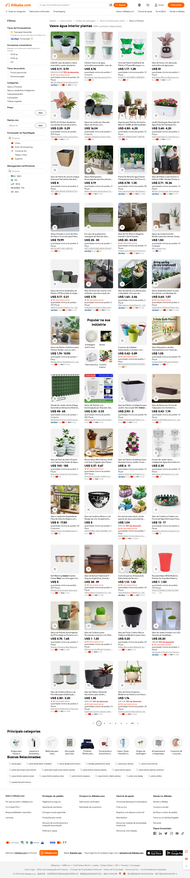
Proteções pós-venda (51, 817)
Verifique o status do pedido (165, 812)
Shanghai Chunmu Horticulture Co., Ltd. (65, 420)
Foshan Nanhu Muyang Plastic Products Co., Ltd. (166, 362)
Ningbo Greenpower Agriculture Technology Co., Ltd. (65, 590)
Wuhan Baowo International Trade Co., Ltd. (65, 82)
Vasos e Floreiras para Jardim (112, 21)
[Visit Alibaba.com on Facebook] (154, 833)
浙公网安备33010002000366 (140, 874)
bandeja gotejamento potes (99, 764)
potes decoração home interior (24, 770)
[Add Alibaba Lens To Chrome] (49, 853)
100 (132, 723)
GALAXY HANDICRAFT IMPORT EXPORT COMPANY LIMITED (132, 137)
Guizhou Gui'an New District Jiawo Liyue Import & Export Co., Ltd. (132, 711)
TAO (117, 865)
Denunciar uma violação (126, 831)
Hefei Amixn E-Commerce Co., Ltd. (132, 536)
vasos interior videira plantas (109, 776)
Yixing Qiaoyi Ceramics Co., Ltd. (97, 592)
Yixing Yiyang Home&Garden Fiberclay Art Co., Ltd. (65, 531)
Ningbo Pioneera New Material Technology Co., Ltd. (65, 647)
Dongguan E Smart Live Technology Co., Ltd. (166, 652)
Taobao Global (106, 865)
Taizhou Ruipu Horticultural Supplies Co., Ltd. (65, 137)
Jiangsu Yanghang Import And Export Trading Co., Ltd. (98, 137)
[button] (110, 5)
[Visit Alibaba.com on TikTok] (182, 833)
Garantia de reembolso (52, 807)
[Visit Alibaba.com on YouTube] (177, 833)
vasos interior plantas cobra (53, 776)
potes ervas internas (149, 764)
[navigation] (26, 372)
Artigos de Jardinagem (86, 21)
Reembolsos (121, 817)
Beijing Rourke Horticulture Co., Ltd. (98, 191)
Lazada (95, 865)
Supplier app (76, 853)
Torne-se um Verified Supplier (166, 817)
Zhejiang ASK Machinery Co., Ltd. (166, 420)
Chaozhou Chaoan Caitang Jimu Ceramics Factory (98, 307)
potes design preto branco (70, 764)
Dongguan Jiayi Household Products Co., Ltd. (98, 77)
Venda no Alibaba (160, 802)
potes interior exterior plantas (95, 770)
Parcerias (157, 823)
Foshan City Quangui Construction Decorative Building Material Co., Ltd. (132, 251)
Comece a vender (161, 807)
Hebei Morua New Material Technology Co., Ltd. (132, 647)
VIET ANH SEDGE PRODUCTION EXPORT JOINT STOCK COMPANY (65, 191)
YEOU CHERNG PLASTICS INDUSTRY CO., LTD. (166, 590)
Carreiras (9, 817)
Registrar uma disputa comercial (130, 812)
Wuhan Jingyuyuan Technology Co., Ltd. (166, 191)
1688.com (66, 865)
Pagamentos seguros (51, 802)
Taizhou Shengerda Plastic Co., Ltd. (132, 420)
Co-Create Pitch (13, 807)
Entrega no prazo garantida (54, 812)
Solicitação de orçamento (90, 807)
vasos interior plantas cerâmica (151, 770)
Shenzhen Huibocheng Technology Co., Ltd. (65, 709)
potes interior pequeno (81, 776)
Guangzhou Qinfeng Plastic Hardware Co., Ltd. (166, 307)
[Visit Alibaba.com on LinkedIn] (160, 833)
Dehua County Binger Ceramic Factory (98, 649)
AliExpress (55, 865)
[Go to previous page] (93, 723)
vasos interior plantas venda (23, 776)
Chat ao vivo (121, 807)
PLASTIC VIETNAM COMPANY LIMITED (132, 77)
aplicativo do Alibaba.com (131, 853)
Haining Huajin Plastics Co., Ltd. (64, 307)
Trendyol (124, 865)
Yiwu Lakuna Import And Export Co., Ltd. (132, 191)
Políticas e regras (49, 831)
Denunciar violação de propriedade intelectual (131, 824)
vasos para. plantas (125, 764)
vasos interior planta (123, 770)
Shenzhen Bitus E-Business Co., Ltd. (166, 77)
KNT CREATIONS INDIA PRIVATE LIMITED (98, 248)
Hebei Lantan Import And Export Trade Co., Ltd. (98, 420)
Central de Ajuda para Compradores (131, 802)
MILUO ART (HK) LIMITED (62, 248)
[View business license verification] (120, 873)
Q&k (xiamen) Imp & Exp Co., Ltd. (132, 305)
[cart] (148, 5)
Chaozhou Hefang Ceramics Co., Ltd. (166, 531)
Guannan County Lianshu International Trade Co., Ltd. (98, 711)
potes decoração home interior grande (59, 770)
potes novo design (136, 776)
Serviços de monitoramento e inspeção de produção (55, 824)
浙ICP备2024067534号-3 (166, 874)
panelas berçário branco (21, 782)
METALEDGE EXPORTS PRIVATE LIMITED (132, 364)
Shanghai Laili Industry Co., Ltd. (165, 474)
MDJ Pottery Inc (159, 248)
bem (41, 113)
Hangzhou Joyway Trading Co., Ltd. (98, 476)
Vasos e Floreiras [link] (136, 21)
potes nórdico (156, 776)
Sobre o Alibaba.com (15, 796)
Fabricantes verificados (89, 802)
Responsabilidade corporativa (18, 812)
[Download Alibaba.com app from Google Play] (175, 853)
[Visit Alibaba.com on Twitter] (166, 833)
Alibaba (53, 21)
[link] (186, 851)
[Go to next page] (137, 723)
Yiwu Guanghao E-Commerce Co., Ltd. (166, 137)
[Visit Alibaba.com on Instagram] (171, 833)
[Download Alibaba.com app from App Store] (154, 853)
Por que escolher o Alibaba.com (19, 802)
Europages (135, 865)
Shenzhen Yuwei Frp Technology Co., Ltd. (65, 474)
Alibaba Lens (21, 853)
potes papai (16, 764)
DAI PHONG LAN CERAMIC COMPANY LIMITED (98, 531)
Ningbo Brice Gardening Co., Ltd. (65, 362)
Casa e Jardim (66, 21)
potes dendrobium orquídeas (40, 764)
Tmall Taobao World (81, 865)
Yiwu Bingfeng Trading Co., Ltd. (131, 592)
